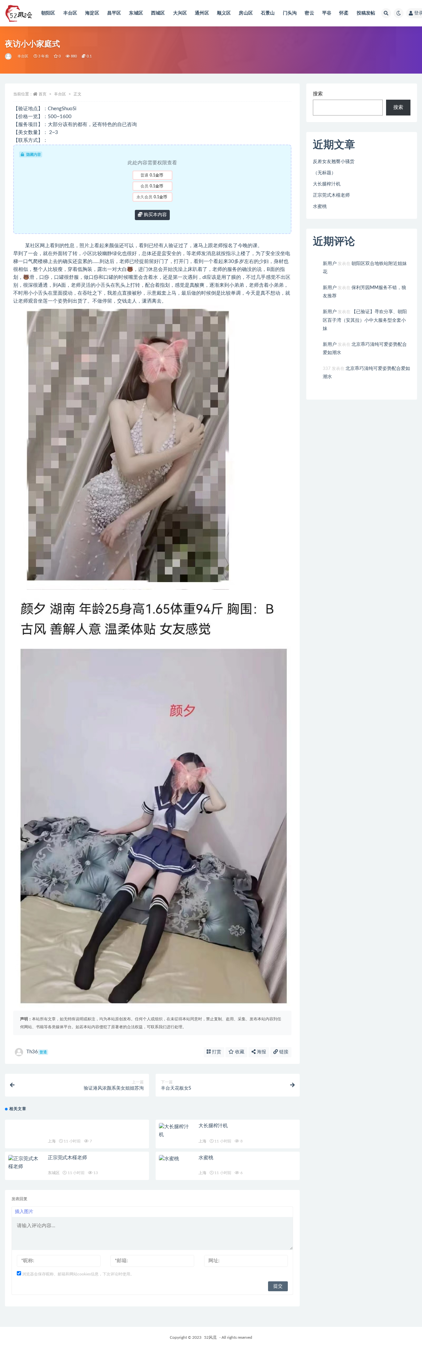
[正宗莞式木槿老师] (24, 1163)
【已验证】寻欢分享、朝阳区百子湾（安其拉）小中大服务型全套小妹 (365, 320)
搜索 (318, 93)
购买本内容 (154, 215)
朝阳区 (48, 13)
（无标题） (324, 173)
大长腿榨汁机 (213, 1125)
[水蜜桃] (175, 1159)
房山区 (246, 13)
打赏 (216, 1052)
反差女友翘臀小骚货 (333, 161)
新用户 (330, 263)
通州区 (202, 13)
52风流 (210, 1337)
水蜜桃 (205, 1157)
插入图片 (24, 1211)
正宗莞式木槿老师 (67, 1157)
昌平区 (114, 13)
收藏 (239, 1052)
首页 (42, 94)
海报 (261, 1052)
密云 (309, 13)
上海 (52, 1141)
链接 (283, 1052)
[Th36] (9, 56)
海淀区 (92, 13)
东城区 (136, 13)
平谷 (326, 13)
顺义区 (224, 13)
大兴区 (180, 13)
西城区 (158, 13)
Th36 (36, 1051)
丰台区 (70, 13)
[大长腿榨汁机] (175, 1131)
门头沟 (290, 13)
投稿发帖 (366, 13)
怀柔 (343, 13)
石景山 (268, 13)
